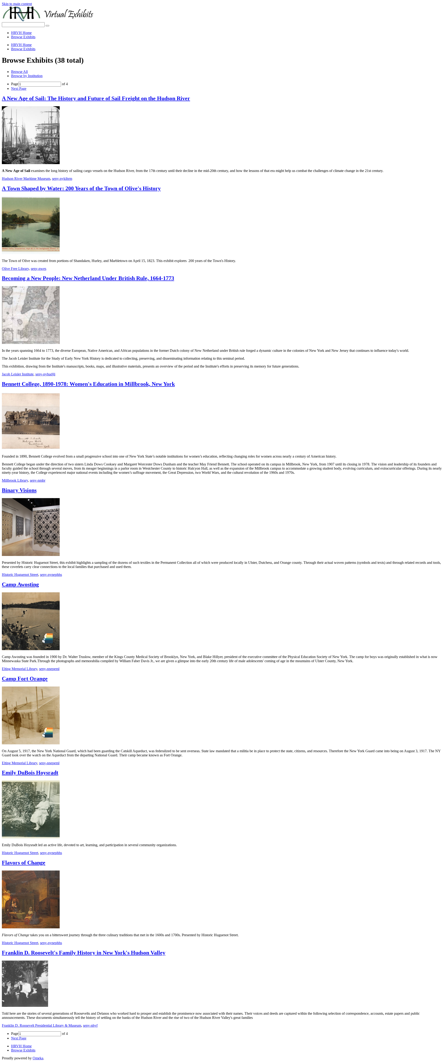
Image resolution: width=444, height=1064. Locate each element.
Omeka (38, 1058)
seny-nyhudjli (45, 374)
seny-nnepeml (49, 669)
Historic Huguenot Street (20, 575)
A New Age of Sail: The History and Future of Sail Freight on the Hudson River (96, 98)
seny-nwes (38, 269)
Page (14, 84)
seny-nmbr (37, 480)
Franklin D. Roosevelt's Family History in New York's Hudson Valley (83, 953)
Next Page (18, 88)
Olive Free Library (15, 269)
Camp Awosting (20, 584)
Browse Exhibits (23, 37)
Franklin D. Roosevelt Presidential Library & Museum (41, 1025)
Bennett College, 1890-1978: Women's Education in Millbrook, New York (88, 384)
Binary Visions (19, 490)
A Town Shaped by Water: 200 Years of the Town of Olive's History (81, 188)
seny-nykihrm (62, 179)
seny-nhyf (90, 1025)
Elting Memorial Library (19, 669)
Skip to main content (17, 4)
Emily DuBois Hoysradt (30, 773)
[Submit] (47, 25)
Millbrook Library (15, 480)
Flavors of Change (23, 863)
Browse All (19, 72)
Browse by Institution (27, 76)
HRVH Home (21, 33)
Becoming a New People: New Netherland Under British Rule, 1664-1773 (88, 278)
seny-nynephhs (51, 575)
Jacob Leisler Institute (18, 374)
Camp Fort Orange (25, 679)
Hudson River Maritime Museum (26, 179)
